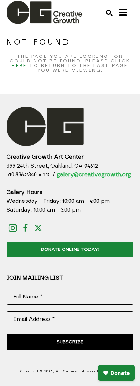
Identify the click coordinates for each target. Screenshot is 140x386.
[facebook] (25, 228)
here (19, 65)
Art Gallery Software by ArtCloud (88, 371)
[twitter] (38, 228)
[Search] (109, 13)
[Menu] (123, 12)
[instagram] (13, 228)
